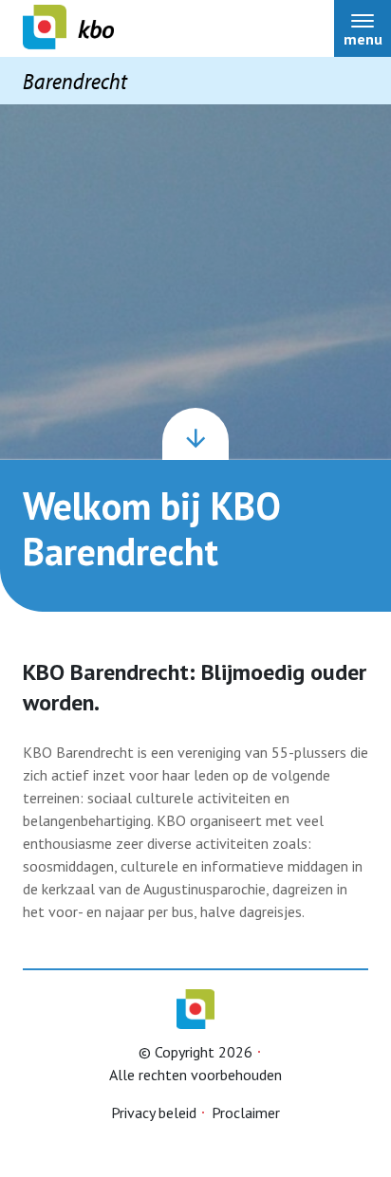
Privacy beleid (153, 1112)
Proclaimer (246, 1112)
